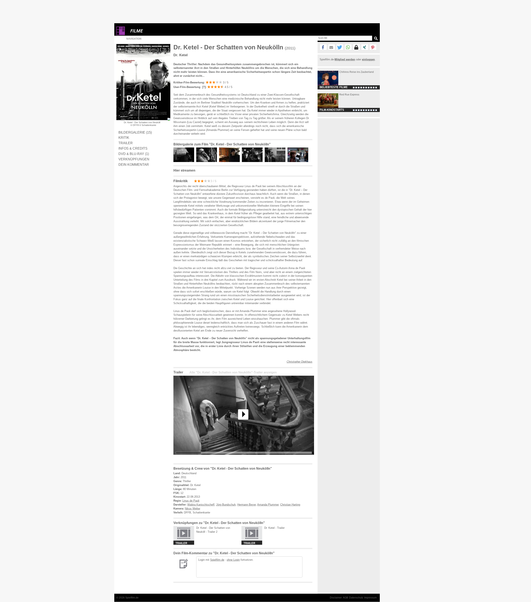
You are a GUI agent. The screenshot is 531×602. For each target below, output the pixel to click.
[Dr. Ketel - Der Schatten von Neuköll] (243, 457)
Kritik (123, 137)
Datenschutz (356, 597)
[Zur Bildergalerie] (168, 119)
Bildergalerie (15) (135, 132)
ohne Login (233, 559)
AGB (345, 597)
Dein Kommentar (133, 164)
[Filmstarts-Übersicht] (151, 30)
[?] (203, 87)
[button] (323, 47)
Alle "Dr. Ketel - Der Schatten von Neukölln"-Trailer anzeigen (233, 372)
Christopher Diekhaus (299, 361)
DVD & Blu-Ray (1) (133, 154)
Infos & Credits (132, 148)
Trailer (125, 143)
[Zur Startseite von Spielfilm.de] (120, 34)
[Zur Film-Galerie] (184, 161)
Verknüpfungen (133, 159)
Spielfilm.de (217, 559)
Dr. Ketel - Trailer (274, 527)
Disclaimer (336, 597)
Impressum (370, 597)
